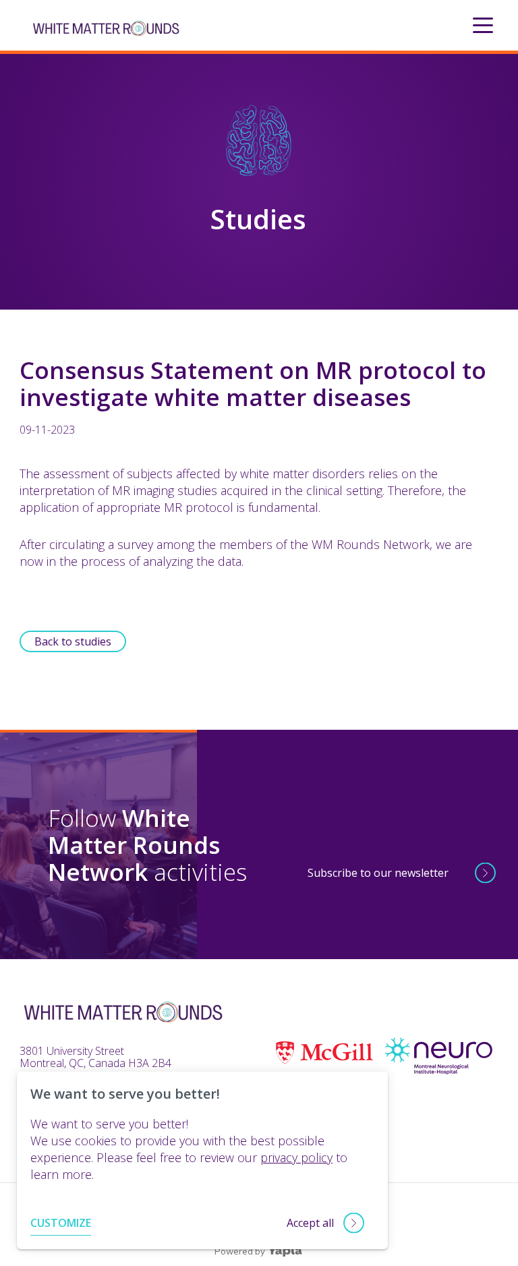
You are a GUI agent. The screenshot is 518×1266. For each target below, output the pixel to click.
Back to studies (72, 641)
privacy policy (296, 1157)
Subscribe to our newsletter (378, 872)
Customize (60, 1222)
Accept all (310, 1222)
